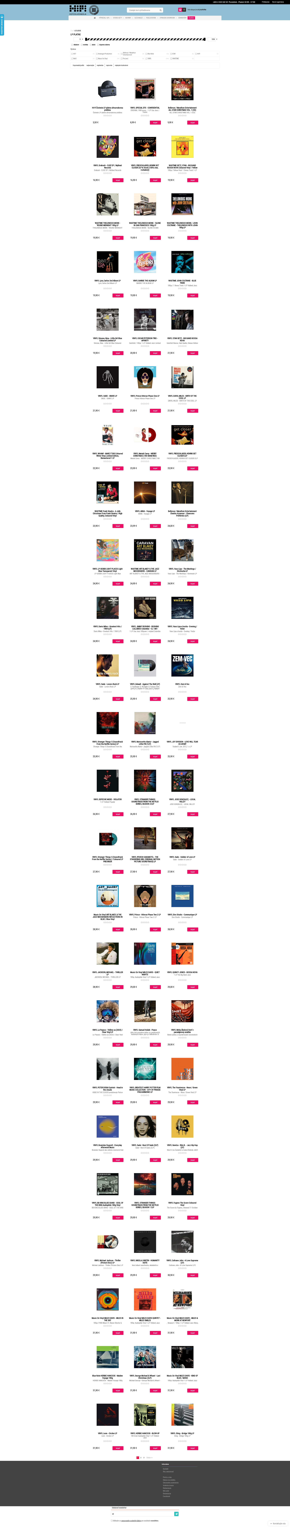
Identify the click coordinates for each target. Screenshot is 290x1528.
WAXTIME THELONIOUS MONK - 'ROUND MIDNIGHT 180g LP (107, 224)
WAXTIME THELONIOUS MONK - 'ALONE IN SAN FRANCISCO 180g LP (145, 224)
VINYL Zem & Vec (182, 684)
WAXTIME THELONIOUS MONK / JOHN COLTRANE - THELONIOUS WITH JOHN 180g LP (182, 225)
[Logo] (84, 10)
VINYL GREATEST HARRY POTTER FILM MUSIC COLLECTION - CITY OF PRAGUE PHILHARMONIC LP (145, 1089)
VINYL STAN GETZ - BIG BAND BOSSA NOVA (182, 339)
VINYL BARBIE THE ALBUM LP (145, 281)
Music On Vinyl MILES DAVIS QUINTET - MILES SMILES (145, 1319)
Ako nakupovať (168, 1471)
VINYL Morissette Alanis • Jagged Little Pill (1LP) (145, 743)
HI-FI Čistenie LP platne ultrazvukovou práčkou (107, 109)
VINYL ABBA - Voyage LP (145, 511)
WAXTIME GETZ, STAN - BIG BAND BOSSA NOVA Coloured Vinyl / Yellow (182, 166)
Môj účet (166, 1490)
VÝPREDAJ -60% (104, 18)
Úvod (72, 30)
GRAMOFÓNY (182, 18)
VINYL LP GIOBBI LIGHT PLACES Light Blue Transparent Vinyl (108, 570)
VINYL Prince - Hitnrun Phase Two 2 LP (145, 915)
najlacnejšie (90, 65)
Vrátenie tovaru (168, 1485)
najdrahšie (100, 65)
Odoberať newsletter (119, 1508)
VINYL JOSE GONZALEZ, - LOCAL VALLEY (182, 800)
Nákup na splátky (169, 1480)
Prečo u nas (167, 1477)
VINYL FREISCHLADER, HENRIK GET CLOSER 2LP (182, 454)
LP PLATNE (78, 30)
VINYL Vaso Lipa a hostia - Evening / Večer (182, 627)
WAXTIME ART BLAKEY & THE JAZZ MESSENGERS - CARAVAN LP (145, 570)
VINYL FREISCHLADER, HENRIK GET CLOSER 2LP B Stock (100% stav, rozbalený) (145, 167)
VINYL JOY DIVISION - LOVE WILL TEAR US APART (182, 743)
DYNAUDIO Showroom (167, 18)
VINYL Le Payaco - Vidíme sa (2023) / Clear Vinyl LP (107, 1031)
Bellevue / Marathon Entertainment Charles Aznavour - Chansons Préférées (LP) (182, 513)
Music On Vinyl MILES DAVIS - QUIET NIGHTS (145, 973)
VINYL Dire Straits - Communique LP (182, 915)
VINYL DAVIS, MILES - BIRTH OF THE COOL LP (182, 397)
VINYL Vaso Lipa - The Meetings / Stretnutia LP (182, 570)
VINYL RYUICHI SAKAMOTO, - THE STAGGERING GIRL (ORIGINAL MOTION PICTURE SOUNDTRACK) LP (145, 859)
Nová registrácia (278, 2)
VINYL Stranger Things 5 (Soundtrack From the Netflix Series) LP (107, 743)
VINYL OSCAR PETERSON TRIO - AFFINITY (145, 339)
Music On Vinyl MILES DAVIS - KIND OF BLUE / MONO (182, 1377)
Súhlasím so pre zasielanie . (136, 1521)
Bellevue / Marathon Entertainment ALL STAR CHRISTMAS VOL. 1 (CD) (182, 109)
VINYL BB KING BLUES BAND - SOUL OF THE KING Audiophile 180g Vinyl (107, 1204)
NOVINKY (128, 18)
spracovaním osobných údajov (131, 1521)
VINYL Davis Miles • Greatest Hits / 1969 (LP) (107, 627)
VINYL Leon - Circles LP (107, 1433)
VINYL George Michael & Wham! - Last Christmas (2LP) (145, 1377)
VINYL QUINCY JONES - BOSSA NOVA (182, 972)
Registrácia (167, 1493)
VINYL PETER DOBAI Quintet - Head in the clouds (107, 1088)
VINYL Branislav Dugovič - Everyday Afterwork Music (107, 1146)
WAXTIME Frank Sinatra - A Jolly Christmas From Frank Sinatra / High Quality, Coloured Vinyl (107, 513)
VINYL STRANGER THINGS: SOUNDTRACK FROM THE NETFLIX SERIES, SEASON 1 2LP (145, 1205)
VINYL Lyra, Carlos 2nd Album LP (107, 281)
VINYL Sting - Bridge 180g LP (182, 1433)
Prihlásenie (265, 2)
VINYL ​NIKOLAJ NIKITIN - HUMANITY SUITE (145, 1261)
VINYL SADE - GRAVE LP (107, 396)
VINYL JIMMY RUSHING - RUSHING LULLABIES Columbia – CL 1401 (145, 627)
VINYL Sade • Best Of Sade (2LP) (145, 1145)
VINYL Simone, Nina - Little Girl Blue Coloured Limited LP (107, 339)
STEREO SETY (117, 18)
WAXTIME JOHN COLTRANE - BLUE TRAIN (182, 282)
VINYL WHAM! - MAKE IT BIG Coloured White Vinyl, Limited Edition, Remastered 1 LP (107, 455)
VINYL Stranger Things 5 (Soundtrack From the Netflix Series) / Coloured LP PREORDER (107, 859)
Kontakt (165, 1468)
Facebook (166, 1496)
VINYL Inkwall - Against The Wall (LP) (145, 684)
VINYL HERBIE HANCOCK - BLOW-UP (145, 1433)
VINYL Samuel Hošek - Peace (145, 1030)
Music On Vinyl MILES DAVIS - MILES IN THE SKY (107, 1319)
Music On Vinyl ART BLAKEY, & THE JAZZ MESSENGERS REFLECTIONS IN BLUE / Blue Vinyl (108, 917)
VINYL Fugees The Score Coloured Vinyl (182, 1204)
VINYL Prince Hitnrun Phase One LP (145, 396)
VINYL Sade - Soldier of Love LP (182, 857)
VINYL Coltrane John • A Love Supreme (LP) (182, 1261)
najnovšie (109, 65)
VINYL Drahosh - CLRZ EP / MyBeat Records (107, 166)
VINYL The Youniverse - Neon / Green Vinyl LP (182, 1088)
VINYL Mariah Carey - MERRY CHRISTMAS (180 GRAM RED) (145, 454)
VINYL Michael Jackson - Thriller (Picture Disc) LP (107, 1261)
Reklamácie (167, 1488)
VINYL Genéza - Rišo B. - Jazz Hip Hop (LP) (182, 1146)
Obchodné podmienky (171, 1482)
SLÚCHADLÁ (139, 18)
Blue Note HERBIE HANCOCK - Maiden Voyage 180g (107, 1377)
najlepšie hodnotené (121, 65)
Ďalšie (191, 18)
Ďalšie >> (150, 1458)
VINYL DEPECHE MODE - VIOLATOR (108, 799)
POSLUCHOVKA (151, 18)
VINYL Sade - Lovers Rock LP (107, 684)
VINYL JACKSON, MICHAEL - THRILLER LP (107, 973)
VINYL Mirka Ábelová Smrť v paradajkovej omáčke (182, 1031)
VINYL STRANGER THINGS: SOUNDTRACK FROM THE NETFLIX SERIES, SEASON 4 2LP (145, 801)
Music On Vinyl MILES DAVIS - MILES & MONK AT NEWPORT (182, 1319)
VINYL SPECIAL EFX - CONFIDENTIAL (145, 108)
